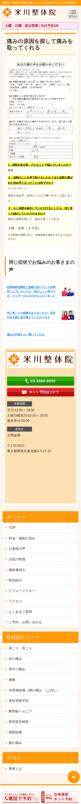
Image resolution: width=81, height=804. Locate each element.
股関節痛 (15, 732)
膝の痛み (15, 743)
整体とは (15, 768)
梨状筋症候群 (19, 721)
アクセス (15, 601)
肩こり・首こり (20, 648)
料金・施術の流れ (22, 538)
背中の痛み (17, 669)
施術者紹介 (17, 570)
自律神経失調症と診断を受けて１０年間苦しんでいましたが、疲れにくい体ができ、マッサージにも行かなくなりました (31, 291)
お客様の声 (17, 548)
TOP (12, 527)
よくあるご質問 (20, 612)
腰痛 (12, 679)
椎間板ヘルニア (20, 711)
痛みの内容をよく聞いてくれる (26, 334)
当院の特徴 (17, 559)
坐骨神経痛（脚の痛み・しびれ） (34, 690)
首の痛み (15, 658)
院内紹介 (15, 580)
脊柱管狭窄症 (19, 700)
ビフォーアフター (22, 591)
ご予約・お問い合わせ (25, 622)
